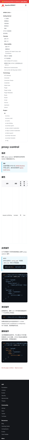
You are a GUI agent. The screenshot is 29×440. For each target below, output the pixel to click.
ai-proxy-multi (8, 118)
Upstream (6, 105)
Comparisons (5, 429)
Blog (3, 423)
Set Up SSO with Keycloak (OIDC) (12, 70)
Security (4, 395)
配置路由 (6, 21)
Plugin (5, 87)
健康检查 (7, 49)
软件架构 (5, 33)
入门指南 (6, 18)
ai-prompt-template (10, 138)
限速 (5, 28)
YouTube (4, 416)
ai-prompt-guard (9, 125)
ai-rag (6, 140)
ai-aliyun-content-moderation (12, 130)
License (3, 390)
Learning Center (6, 426)
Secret (6, 107)
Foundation (4, 387)
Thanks (3, 401)
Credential (6, 82)
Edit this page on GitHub (8, 367)
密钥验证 (6, 26)
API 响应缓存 (7, 58)
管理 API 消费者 (8, 56)
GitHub (3, 408)
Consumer (6, 78)
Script (5, 100)
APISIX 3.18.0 (6, 12)
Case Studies (5, 434)
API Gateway (7, 75)
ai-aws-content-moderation (12, 128)
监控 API (7, 46)
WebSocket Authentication (11, 67)
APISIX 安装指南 (7, 31)
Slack (3, 411)
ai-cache (7, 120)
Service (6, 102)
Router (6, 97)
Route (5, 95)
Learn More (24, 1)
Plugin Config (7, 90)
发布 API (6, 38)
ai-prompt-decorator (10, 135)
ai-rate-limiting (9, 123)
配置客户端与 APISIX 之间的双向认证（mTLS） (13, 64)
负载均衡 (6, 23)
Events (3, 393)
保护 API (6, 41)
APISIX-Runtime (20, 166)
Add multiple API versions (10, 60)
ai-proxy (7, 115)
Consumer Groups (8, 80)
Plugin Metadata (8, 92)
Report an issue (19, 367)
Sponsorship (5, 398)
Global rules (7, 85)
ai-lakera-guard (9, 133)
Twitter (3, 413)
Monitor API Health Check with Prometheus (13, 52)
